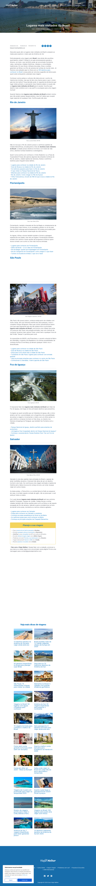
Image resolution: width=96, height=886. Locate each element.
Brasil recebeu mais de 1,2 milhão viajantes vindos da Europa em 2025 (42, 644)
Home (41, 5)
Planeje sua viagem (72, 5)
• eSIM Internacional (48, 869)
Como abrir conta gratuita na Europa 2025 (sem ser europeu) (23, 747)
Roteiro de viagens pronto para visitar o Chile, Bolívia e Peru (21, 811)
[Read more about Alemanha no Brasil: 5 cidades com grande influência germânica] (43, 676)
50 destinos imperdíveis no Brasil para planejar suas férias (23, 665)
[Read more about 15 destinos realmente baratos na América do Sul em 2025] (43, 823)
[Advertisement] (33, 271)
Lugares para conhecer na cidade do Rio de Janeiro (28, 165)
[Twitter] (48, 876)
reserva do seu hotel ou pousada (25, 530)
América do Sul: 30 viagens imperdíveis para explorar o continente (41, 706)
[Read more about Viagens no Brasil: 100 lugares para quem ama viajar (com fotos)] (43, 802)
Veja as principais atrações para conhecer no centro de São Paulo (33, 358)
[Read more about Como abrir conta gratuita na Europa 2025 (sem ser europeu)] (23, 738)
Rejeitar (11, 880)
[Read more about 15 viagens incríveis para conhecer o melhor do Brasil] (23, 718)
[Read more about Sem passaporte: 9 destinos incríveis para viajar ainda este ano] (43, 718)
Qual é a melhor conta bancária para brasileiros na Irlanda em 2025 (43, 748)
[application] (57, 5)
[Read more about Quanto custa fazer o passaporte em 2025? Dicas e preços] (43, 782)
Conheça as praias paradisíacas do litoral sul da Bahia (29, 515)
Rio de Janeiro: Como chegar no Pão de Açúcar (27, 175)
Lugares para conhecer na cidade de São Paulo (27, 348)
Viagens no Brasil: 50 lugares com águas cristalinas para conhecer (22, 706)
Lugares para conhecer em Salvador (23, 511)
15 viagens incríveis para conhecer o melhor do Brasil (23, 727)
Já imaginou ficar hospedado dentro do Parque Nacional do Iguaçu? (33, 431)
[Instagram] (51, 876)
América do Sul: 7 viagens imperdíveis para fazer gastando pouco (21, 833)
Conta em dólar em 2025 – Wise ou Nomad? (23, 769)
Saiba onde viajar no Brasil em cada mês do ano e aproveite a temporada (42, 770)
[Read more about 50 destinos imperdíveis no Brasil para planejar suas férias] (23, 656)
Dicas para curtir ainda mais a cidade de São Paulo (28, 352)
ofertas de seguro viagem (24, 536)
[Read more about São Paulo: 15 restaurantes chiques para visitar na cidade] (23, 676)
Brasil (62, 5)
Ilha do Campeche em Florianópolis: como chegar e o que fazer (32, 251)
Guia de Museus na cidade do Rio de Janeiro (26, 167)
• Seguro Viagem (51, 867)
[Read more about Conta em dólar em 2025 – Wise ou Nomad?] (23, 760)
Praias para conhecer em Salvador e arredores (26, 513)
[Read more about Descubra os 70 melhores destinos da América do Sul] (43, 656)
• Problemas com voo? (63, 867)
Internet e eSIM (28, 540)
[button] (43, 46)
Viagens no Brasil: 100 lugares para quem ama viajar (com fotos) (43, 811)
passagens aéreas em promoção (26, 532)
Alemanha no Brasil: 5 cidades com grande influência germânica (42, 685)
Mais (83, 5)
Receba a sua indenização (31, 538)
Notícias (47, 5)
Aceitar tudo (24, 880)
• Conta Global (40, 867)
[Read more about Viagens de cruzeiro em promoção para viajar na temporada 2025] (23, 782)
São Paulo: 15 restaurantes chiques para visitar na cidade (22, 685)
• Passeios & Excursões (77, 867)
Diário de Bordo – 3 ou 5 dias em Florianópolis (26, 247)
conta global (25, 534)
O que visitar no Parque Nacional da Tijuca (25, 171)
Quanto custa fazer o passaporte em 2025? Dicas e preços (42, 791)
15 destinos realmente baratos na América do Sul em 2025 (42, 832)
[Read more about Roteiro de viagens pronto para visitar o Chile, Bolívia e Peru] (23, 802)
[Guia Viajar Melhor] (12, 5)
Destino (54, 5)
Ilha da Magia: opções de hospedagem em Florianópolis (29, 249)
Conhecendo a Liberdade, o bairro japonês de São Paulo (30, 360)
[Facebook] (45, 876)
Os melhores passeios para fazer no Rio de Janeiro (28, 169)
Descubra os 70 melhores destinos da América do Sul (42, 665)
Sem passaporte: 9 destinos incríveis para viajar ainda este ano (42, 727)
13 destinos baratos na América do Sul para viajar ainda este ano (22, 643)
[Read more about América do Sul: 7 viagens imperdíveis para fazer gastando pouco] (23, 823)
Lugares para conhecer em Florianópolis (24, 245)
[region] (18, 874)
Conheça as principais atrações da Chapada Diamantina (29, 519)
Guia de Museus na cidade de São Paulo (24, 350)
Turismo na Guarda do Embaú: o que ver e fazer (27, 253)
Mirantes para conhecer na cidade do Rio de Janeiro (28, 173)
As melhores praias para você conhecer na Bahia (27, 517)
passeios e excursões (22, 541)
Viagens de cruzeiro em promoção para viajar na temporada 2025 (23, 791)
